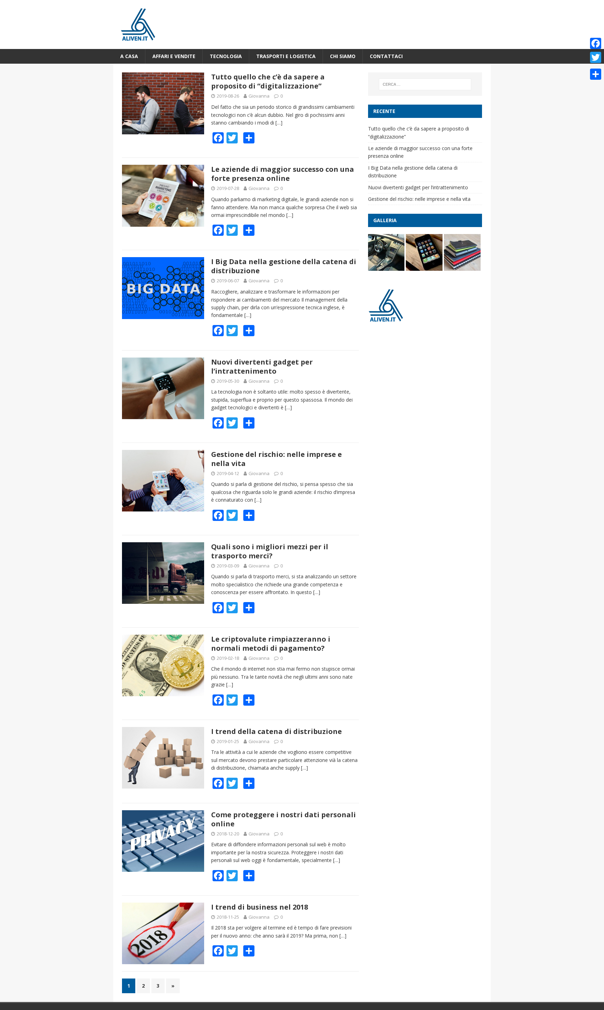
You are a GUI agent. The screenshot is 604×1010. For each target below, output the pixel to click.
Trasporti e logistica (286, 56)
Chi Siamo (342, 56)
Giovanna (259, 96)
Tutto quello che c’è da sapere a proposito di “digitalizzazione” (268, 81)
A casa (129, 56)
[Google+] (596, 65)
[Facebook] (596, 43)
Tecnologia (226, 56)
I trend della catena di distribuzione (276, 731)
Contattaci (386, 56)
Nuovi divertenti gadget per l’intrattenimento (262, 366)
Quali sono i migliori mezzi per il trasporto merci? (269, 551)
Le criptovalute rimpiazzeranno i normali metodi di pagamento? (270, 643)
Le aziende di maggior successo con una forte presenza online (282, 173)
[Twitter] (596, 57)
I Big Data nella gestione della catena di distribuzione (283, 266)
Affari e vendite (173, 56)
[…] (278, 122)
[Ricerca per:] (425, 84)
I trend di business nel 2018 (259, 907)
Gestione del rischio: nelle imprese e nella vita (276, 459)
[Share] (596, 74)
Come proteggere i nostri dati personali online (283, 819)
